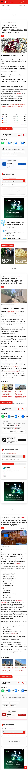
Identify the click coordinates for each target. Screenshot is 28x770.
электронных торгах (13, 311)
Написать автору (23, 35)
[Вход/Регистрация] (23, 2)
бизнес (18, 425)
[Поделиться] (25, 767)
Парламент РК (15, 702)
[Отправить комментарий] (24, 181)
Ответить (6, 473)
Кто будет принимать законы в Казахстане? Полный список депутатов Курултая (7, 670)
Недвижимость (21, 431)
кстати (22, 517)
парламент (6, 702)
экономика (6, 152)
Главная (2, 9)
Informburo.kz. (18, 563)
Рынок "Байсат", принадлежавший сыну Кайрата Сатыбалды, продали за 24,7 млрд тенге (20, 394)
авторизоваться (12, 178)
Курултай (13, 705)
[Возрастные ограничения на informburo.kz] (20, 2)
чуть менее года (13, 633)
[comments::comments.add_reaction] (4, 476)
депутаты (6, 705)
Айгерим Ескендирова (15, 517)
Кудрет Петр (13, 276)
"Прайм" (18, 93)
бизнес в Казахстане (8, 428)
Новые (20, 463)
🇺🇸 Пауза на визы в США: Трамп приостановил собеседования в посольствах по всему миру (14, 232)
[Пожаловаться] (24, 467)
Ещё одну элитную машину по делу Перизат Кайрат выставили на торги (7, 394)
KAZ (26, 1)
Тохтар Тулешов (5, 363)
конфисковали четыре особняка (12, 371)
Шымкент (18, 428)
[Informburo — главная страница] (9, 2)
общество (14, 154)
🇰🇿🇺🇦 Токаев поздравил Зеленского (13, 238)
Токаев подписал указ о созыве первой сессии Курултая (20, 669)
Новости (8, 9)
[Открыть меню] (2, 2)
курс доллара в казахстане (18, 152)
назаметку (14, 22)
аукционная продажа (9, 425)
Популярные (8, 463)
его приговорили (14, 366)
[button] (23, 5)
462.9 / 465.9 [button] (6, 5)
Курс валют (6, 154)
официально (19, 276)
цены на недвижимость (9, 431)
